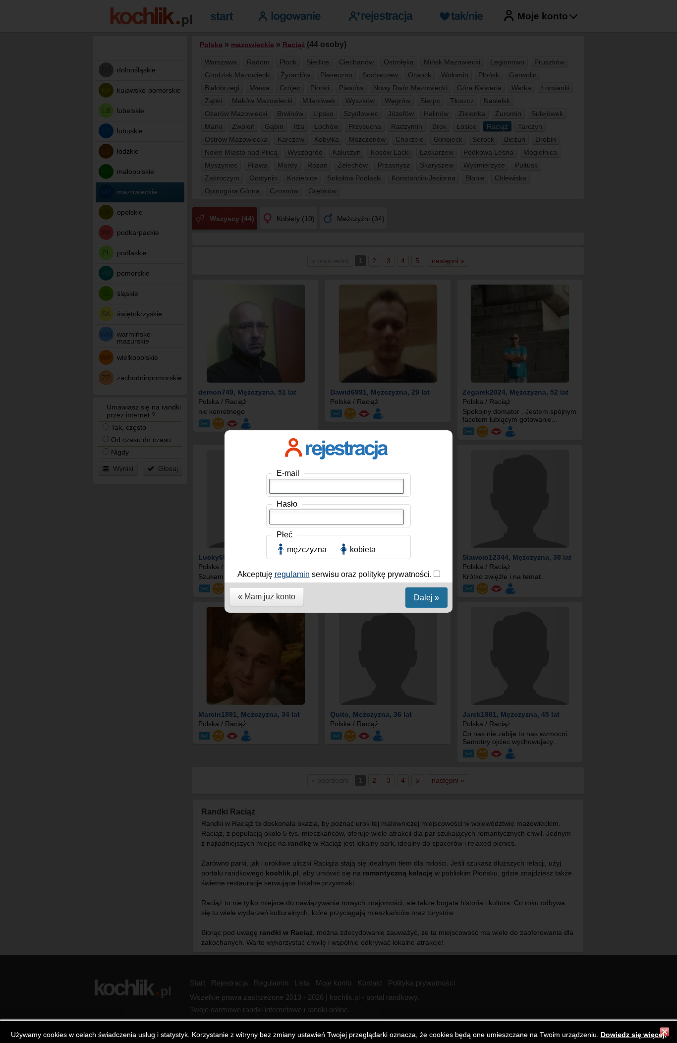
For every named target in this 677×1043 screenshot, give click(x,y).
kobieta (363, 549)
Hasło (287, 504)
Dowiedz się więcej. (634, 1035)
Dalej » (426, 597)
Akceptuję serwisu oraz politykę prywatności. (335, 574)
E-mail (288, 473)
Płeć (284, 534)
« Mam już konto (266, 596)
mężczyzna (307, 549)
